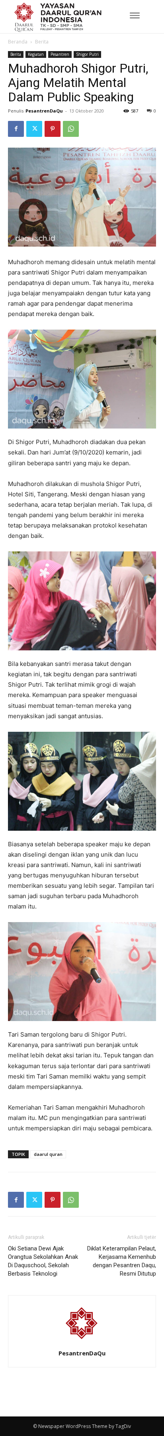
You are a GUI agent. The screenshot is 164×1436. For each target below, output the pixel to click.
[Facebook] (16, 129)
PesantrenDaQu (44, 111)
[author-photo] (82, 1342)
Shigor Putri (87, 54)
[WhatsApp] (71, 129)
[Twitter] (34, 129)
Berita (42, 41)
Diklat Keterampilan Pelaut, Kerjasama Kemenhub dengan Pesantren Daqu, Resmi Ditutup (121, 1261)
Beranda (17, 41)
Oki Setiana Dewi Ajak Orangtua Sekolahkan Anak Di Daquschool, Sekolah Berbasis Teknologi (43, 1261)
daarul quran (48, 1154)
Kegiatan (36, 54)
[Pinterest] (53, 129)
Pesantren (60, 54)
